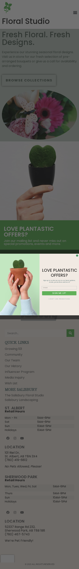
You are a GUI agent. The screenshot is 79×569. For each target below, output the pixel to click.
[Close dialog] (77, 255)
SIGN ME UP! (59, 293)
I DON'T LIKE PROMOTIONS (59, 299)
